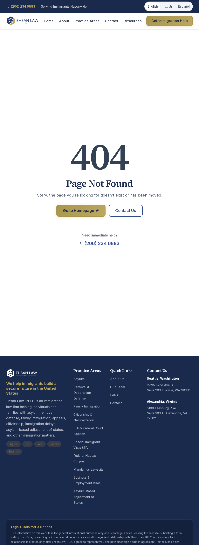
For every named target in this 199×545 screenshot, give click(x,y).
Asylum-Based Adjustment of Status (84, 496)
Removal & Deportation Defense (82, 392)
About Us (117, 379)
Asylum (79, 379)
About (64, 21)
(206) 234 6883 (102, 243)
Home (49, 21)
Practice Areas (87, 21)
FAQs (114, 395)
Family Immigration (87, 406)
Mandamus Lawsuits (88, 469)
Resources (133, 21)
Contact (111, 21)
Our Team (117, 387)
